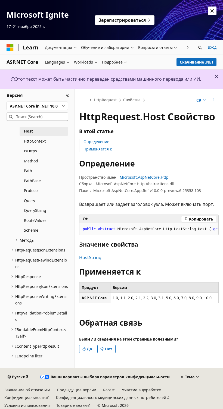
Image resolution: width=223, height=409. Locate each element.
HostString (90, 257)
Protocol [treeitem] (31, 190)
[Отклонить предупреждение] (212, 11)
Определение (96, 141)
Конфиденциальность (24, 397)
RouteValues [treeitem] (35, 220)
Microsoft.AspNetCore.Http (144, 177)
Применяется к (97, 149)
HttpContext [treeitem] (35, 141)
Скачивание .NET (196, 62)
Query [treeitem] (29, 200)
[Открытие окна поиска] (200, 47)
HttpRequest (105, 99)
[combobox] (37, 106)
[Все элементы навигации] (84, 100)
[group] (149, 229)
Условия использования (27, 405)
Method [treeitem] (31, 160)
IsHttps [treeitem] (30, 150)
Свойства (132, 99)
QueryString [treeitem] (35, 210)
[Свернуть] (67, 95)
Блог (107, 389)
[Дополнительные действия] (214, 100)
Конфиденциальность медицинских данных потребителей (111, 397)
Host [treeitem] (28, 131)
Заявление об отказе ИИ (27, 389)
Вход (212, 47)
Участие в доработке (141, 389)
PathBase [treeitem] (32, 180)
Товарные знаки (71, 405)
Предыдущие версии (76, 389)
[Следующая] (188, 47)
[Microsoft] (10, 47)
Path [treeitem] (28, 170)
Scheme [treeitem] (31, 230)
